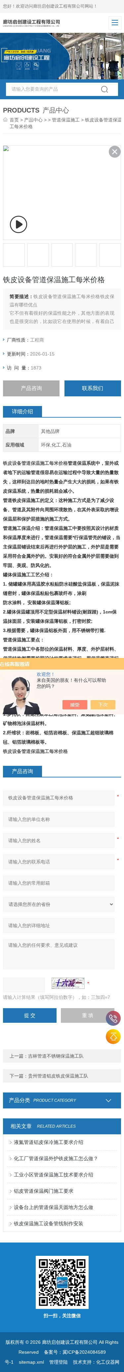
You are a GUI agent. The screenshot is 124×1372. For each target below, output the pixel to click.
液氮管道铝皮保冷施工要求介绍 (48, 1142)
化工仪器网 (107, 1362)
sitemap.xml (31, 1362)
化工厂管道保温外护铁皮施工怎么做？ (56, 1158)
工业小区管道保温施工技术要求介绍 (53, 1174)
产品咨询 (31, 388)
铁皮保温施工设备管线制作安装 (48, 1223)
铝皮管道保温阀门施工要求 (43, 1191)
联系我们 (92, 388)
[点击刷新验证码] (68, 983)
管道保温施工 (66, 119)
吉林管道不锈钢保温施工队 (56, 1056)
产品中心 (33, 119)
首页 (14, 119)
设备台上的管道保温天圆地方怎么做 (53, 1207)
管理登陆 (58, 1362)
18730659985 (113, 1018)
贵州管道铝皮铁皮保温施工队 (58, 1076)
